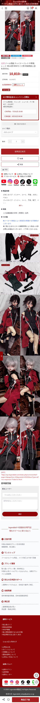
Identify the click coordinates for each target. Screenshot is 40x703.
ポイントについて (8, 649)
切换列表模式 (21, 124)
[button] (10, 141)
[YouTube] (6, 682)
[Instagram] (11, 682)
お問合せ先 (6, 647)
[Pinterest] (17, 682)
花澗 (3, 63)
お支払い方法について (10, 657)
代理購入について (8, 652)
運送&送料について (9, 654)
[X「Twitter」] (28, 682)
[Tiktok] (23, 682)
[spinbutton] (16, 141)
